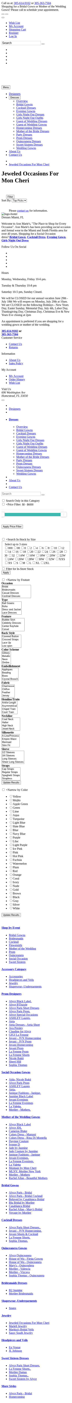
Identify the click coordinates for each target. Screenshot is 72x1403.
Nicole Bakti (16, 1058)
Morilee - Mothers (19, 1174)
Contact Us (15, 344)
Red (15, 871)
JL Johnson (15, 1350)
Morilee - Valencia (19, 1268)
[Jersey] (8, 695)
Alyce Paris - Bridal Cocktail (25, 1196)
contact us (23, 210)
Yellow (17, 796)
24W (11, 559)
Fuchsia (17, 859)
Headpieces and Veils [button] (14, 1340)
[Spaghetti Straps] (11, 775)
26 (53, 551)
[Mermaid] (10, 742)
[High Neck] (11, 725)
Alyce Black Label (20, 1124)
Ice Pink (17, 848)
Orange (17, 874)
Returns (13, 347)
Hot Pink (18, 856)
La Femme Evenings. (21, 1161)
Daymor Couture (19, 1141)
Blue (15, 830)
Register (13, 32)
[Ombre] (6, 662)
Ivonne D (14, 1144)
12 (62, 548)
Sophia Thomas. (18, 1240)
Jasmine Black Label (21, 1096)
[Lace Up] (11, 642)
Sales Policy (16, 363)
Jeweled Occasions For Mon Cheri (29, 164)
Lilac (16, 841)
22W (63, 555)
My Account (16, 26)
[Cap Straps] (11, 769)
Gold (16, 889)
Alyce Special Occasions (23, 1014)
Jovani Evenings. (19, 1158)
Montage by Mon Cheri (22, 1168)
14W (22, 555)
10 (55, 548)
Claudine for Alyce (20, 1031)
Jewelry (13, 983)
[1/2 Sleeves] (13, 752)
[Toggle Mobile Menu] (2, 400)
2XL (46, 562)
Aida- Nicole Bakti (20, 1079)
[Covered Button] (11, 636)
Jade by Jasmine (18, 1147)
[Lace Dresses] (11, 612)
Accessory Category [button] (13, 969)
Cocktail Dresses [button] (11, 1220)
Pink (15, 852)
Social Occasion (18, 958)
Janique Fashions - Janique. (25, 1092)
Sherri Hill (15, 1061)
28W (31, 559)
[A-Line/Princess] (10, 736)
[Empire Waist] (10, 739)
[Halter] (11, 722)
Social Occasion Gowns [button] (15, 1072)
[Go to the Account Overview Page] (2, 17)
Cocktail (14, 941)
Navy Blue (19, 833)
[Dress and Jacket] (11, 609)
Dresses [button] (13, 419)
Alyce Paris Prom (19, 1082)
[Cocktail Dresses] (16, 596)
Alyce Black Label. (20, 1001)
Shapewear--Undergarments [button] (19, 1300)
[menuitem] (40, 23)
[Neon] (6, 659)
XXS (62, 559)
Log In (13, 36)
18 (24, 551)
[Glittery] (6, 653)
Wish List (14, 22)
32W (51, 559)
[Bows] (10, 676)
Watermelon (20, 863)
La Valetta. (15, 1106)
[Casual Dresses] (16, 593)
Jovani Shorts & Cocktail (23, 1234)
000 (10, 548)
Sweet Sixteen (17, 962)
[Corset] (13, 629)
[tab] (40, 419)
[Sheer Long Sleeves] (13, 762)
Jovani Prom (16, 1048)
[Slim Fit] (10, 745)
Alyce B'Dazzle (18, 1004)
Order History (17, 379)
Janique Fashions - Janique (24, 1154)
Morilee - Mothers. (20, 1109)
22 (39, 551)
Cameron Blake (18, 1131)
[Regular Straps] (11, 772)
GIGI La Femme (18, 1034)
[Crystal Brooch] (10, 679)
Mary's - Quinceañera (21, 1265)
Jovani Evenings (18, 1099)
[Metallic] (6, 656)
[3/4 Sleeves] (13, 755)
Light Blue (19, 822)
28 (61, 551)
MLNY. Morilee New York (25, 1171)
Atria (12, 1021)
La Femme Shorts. (19, 1237)
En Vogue (14, 1347)
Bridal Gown (17, 237)
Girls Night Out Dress (15, 240)
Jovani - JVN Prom (20, 1041)
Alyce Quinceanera (20, 1255)
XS (10, 562)
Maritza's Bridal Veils (21, 1329)
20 (31, 551)
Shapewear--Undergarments (25, 986)
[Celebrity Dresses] (13, 623)
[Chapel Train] (9, 709)
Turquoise (18, 818)
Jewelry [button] (6, 1315)
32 (13, 555)
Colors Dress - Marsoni (22, 1134)
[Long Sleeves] (13, 758)
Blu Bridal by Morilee (22, 1202)
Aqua (16, 815)
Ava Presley (16, 1028)
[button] (14, 93)
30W (41, 559)
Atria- (12, 1089)
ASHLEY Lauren (19, 1086)
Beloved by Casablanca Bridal (26, 1199)
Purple (16, 837)
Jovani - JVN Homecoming (25, 1038)
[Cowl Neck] (11, 719)
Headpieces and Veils (21, 979)
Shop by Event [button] (10, 927)
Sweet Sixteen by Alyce (23, 1378)
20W (52, 555)
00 (18, 548)
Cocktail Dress (36, 237)
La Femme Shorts (19, 1054)
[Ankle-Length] (9, 702)
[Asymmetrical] (9, 706)
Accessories (16, 976)
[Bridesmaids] (16, 589)
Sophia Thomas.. (19, 1375)
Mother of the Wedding (22, 948)
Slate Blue (19, 826)
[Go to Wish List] (6, 14)
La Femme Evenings (21, 1103)
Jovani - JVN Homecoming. (25, 1230)
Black (16, 897)
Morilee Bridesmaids (21, 1293)
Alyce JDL (15, 1127)
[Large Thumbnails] (6, 191)
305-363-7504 (42, 3)
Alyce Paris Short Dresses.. (25, 1227)
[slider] (64, 514)
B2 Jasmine (15, 1290)
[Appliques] (10, 669)
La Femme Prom (18, 1051)
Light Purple (20, 845)
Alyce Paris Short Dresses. (24, 1365)
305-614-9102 (22, 3)
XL (38, 562)
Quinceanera (16, 955)
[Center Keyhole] (13, 626)
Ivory (16, 882)
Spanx (12, 1308)
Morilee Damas (18, 1372)
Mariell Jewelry (18, 1326)
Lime (16, 811)
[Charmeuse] (8, 686)
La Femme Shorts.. (20, 1368)
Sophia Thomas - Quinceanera (26, 1275)
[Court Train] (9, 712)
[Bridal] (16, 586)
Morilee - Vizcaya (19, 1272)
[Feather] (8, 692)
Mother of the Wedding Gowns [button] (20, 1117)
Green (16, 807)
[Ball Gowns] (11, 603)
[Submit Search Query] (43, 494)
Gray (16, 900)
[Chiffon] (8, 689)
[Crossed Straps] (11, 639)
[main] (36, 191)
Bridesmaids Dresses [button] (14, 1283)
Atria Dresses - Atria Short (24, 1024)
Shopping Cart (17, 29)
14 (9, 551)
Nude (16, 886)
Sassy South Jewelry (21, 1332)
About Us (14, 360)
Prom (12, 951)
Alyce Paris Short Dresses (24, 1008)
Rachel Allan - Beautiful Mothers (28, 1178)
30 (5, 555)
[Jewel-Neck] (11, 728)
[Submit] (43, 44)
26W (21, 559)
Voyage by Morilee (20, 1212)
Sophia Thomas (18, 1065)
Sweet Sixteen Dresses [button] (15, 1358)
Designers (14, 408)
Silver (16, 904)
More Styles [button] (8, 1386)
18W (42, 555)
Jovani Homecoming (21, 1044)
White (16, 908)
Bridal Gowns (17, 935)
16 (17, 551)
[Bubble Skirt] (13, 619)
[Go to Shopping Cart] (2, 14)
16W (32, 555)
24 (46, 551)
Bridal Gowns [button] (10, 1185)
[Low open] (11, 646)
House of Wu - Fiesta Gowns (26, 1258)
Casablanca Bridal (19, 1206)
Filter (10, 196)
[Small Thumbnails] (3, 191)
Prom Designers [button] (11, 993)
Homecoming (17, 1396)
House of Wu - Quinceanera (25, 1262)
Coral (16, 878)
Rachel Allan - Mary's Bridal (25, 1209)
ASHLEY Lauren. (19, 1018)
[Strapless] (11, 778)
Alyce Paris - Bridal (20, 1192)
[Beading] (10, 672)
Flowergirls (15, 945)
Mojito (16, 800)
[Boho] (11, 606)
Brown (17, 893)
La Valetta (15, 1164)
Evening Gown (56, 237)
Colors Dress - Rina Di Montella (28, 1137)
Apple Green (20, 804)
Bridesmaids (16, 938)
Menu (6, 87)
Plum (16, 867)
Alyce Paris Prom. (19, 1011)
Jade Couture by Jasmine (23, 1151)
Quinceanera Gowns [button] (14, 1248)
